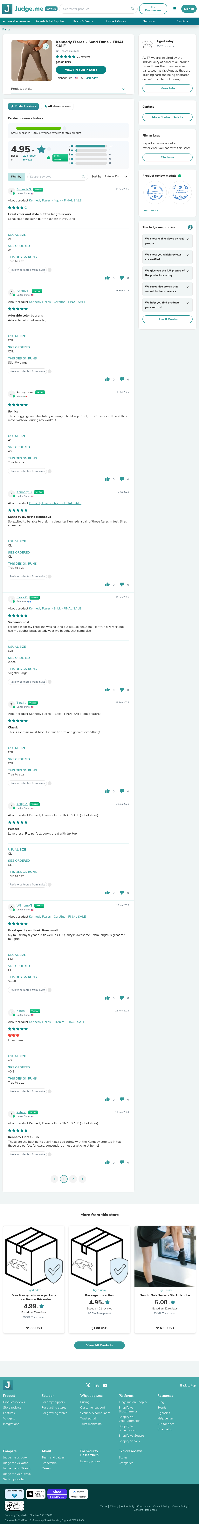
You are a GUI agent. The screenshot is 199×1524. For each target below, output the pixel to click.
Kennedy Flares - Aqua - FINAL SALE (55, 200)
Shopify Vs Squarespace (127, 1428)
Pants (6, 29)
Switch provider (13, 1479)
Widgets (9, 1418)
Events (162, 1408)
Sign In (189, 9)
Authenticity (127, 1506)
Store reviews (12, 1408)
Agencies (163, 1413)
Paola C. (22, 597)
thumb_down (122, 277)
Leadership (49, 1463)
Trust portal (88, 1418)
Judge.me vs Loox (15, 1457)
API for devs (165, 1424)
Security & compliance (95, 1413)
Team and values (53, 1457)
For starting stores (54, 1408)
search (132, 8)
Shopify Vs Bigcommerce (128, 1409)
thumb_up (107, 277)
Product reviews (14, 1402)
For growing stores (54, 1413)
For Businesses (153, 8)
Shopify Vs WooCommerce (129, 1419)
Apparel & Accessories (16, 21)
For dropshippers (53, 1402)
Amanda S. (24, 189)
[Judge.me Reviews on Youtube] (105, 1385)
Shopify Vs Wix (129, 1441)
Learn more (150, 210)
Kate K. (21, 1112)
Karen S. (22, 1011)
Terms (103, 1506)
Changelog (164, 1429)
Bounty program (91, 1461)
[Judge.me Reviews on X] (88, 1385)
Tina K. (21, 703)
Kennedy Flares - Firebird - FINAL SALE (57, 1022)
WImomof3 (25, 905)
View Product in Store (81, 70)
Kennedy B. (24, 492)
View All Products (99, 1345)
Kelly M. (22, 804)
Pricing (85, 1402)
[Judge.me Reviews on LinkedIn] (96, 1385)
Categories (126, 1463)
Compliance (143, 1506)
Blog (160, 1402)
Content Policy (161, 1506)
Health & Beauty (83, 21)
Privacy (114, 1506)
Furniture (182, 21)
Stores (123, 1457)
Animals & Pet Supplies (49, 21)
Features (9, 1413)
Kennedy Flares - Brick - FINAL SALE (55, 608)
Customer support (92, 1408)
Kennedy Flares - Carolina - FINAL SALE (57, 302)
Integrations (11, 1424)
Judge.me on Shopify (133, 1402)
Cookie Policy (179, 1506)
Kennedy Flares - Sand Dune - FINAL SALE (90, 44)
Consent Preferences (145, 1510)
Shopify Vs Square (131, 1436)
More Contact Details (167, 117)
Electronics (149, 21)
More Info (168, 88)
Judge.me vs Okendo (17, 1468)
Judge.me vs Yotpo (15, 1463)
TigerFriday (91, 78)
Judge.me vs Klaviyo (17, 1474)
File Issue (167, 157)
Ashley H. (23, 291)
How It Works (167, 319)
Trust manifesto (91, 1424)
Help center (165, 1418)
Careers (47, 1468)
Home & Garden (116, 21)
